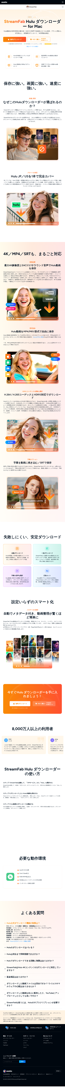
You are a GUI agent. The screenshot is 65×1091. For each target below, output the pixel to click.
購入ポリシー (41, 1074)
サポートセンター (27, 1038)
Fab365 (5, 1043)
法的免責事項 (6, 1074)
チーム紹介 (46, 1040)
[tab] (30, 17)
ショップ (5, 1040)
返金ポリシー (49, 1074)
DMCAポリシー (15, 1074)
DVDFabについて (47, 1038)
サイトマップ (16, 1076)
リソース (25, 1040)
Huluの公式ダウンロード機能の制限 (20, 941)
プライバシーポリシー (31, 1074)
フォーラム (26, 1045)
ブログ (25, 1047)
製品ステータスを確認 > (33, 46)
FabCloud (5, 1045)
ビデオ (25, 1043)
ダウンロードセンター (8, 1038)
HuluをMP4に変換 (38, 337)
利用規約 (22, 1074)
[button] (14, 39)
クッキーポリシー (7, 1076)
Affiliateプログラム (48, 1043)
